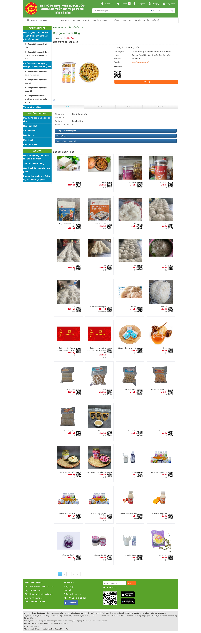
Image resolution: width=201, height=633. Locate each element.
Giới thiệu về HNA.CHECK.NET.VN (39, 586)
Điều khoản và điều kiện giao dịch (39, 594)
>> (83, 574)
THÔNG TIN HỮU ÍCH (121, 20)
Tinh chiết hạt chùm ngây (97, 307)
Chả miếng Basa (69, 431)
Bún (135, 224)
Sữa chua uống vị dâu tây (128, 514)
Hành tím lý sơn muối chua (96, 472)
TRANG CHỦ (65, 20)
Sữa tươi (134, 472)
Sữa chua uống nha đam (66, 514)
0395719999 (54, 623)
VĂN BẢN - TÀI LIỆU (141, 20)
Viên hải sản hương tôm (159, 389)
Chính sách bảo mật (72, 594)
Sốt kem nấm (101, 431)
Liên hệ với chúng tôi (34, 598)
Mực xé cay (133, 182)
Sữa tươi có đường (130, 555)
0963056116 (63, 623)
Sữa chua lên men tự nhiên (127, 348)
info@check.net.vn (35, 626)
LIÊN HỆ (155, 20)
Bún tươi (164, 307)
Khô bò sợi (163, 182)
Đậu (73, 182)
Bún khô (134, 307)
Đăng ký (67, 590)
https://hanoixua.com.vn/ (140, 62)
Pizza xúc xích (162, 555)
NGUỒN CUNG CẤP (101, 20)
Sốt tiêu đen (132, 431)
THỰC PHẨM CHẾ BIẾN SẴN (72, 27)
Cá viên (103, 389)
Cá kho (103, 182)
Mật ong (164, 348)
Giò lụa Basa (71, 389)
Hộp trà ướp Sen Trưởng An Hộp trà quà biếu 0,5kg (66, 349)
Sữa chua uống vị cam (159, 514)
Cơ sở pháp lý (61, 136)
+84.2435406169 (37, 623)
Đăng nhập (69, 586)
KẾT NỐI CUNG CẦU (81, 20)
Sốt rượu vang (162, 431)
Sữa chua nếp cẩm (68, 555)
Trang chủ (56, 27)
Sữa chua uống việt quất (159, 472)
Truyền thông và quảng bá (66, 141)
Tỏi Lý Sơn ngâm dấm (67, 472)
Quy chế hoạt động (33, 590)
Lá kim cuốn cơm (100, 224)
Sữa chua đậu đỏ (100, 555)
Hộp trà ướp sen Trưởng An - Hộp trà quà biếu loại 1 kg (96, 350)
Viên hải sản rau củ (130, 389)
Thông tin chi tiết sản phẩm (66, 131)
